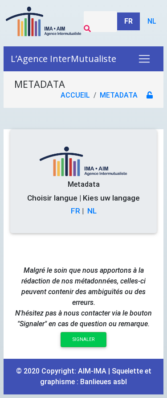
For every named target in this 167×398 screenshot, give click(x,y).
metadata (119, 95)
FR (75, 210)
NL (92, 210)
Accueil (75, 95)
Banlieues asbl (103, 381)
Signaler (83, 339)
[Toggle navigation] (144, 58)
